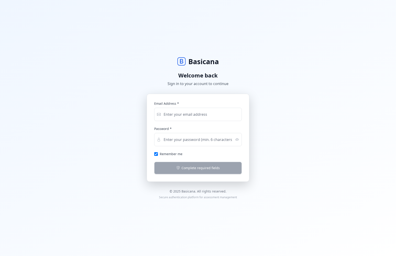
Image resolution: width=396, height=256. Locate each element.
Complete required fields (201, 168)
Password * (163, 129)
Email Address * (166, 103)
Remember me (171, 154)
